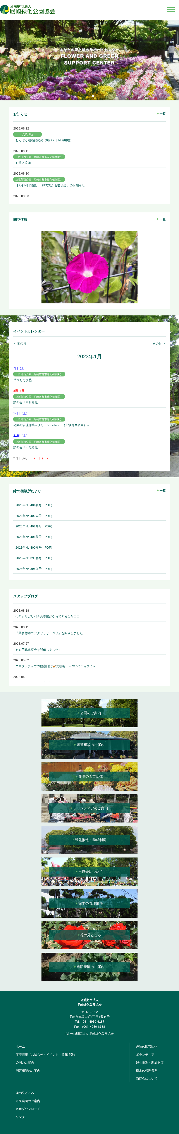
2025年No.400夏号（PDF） (34, 547)
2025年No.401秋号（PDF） (34, 537)
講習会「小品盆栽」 (27, 447)
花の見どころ (90, 935)
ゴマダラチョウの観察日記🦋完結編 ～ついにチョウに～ (55, 666)
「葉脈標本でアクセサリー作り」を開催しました (49, 633)
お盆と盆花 (23, 162)
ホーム (20, 1046)
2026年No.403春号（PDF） (34, 516)
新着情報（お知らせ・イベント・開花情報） (46, 1054)
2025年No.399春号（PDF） (34, 558)
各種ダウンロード (28, 1109)
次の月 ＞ (159, 343)
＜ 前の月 (19, 343)
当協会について (90, 871)
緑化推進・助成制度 (90, 840)
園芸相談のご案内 (91, 745)
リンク (20, 1117)
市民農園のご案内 (91, 967)
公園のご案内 (90, 713)
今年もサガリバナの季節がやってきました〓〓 (47, 616)
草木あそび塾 (22, 380)
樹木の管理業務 (90, 903)
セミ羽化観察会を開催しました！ (38, 649)
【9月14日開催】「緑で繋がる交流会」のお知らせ (50, 185)
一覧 (163, 114)
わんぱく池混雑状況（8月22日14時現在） (44, 140)
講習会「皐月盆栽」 (27, 402)
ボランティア (145, 1054)
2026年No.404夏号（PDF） (34, 505)
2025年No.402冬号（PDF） (34, 526)
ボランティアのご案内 (90, 808)
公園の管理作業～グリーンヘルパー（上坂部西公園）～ (51, 425)
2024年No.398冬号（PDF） (34, 568)
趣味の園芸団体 (90, 776)
